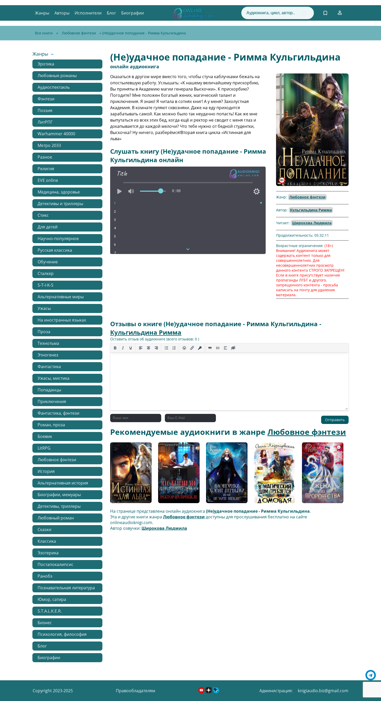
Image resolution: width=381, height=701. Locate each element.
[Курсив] (123, 348)
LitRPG (44, 448)
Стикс (43, 215)
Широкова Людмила (311, 222)
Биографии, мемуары (59, 494)
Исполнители (88, 13)
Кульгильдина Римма (311, 209)
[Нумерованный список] (174, 348)
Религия (46, 168)
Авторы (61, 13)
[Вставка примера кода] (218, 348)
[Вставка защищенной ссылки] (200, 348)
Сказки (44, 529)
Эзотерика (48, 553)
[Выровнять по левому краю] (141, 348)
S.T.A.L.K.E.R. (50, 611)
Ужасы (44, 308)
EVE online (48, 180)
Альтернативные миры (61, 297)
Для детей (48, 227)
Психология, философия (62, 634)
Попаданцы (49, 390)
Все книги (44, 33)
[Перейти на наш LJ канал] (216, 692)
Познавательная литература (66, 588)
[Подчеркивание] (131, 348)
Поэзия (45, 110)
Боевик (45, 436)
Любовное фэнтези (79, 33)
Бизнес (45, 622)
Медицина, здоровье (59, 192)
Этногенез (48, 355)
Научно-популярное (58, 238)
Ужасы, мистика (53, 378)
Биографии (132, 13)
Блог (111, 13)
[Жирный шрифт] (115, 348)
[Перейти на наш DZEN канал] (209, 692)
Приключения (52, 401)
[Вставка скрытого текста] (233, 348)
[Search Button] (304, 13)
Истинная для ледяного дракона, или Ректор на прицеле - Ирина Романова (177, 474)
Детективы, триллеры (59, 506)
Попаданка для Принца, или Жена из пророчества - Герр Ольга (321, 475)
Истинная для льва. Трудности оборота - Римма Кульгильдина (130, 475)
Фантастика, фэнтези (58, 413)
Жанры (42, 13)
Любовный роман (56, 518)
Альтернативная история (63, 483)
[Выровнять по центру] (148, 348)
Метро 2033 (49, 145)
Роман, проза (51, 425)
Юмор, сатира (52, 599)
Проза (44, 331)
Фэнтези (46, 99)
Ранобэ (45, 576)
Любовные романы (57, 75)
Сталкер (46, 273)
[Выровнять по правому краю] (156, 348)
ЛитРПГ (45, 122)
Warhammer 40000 (56, 134)
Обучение (48, 262)
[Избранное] (325, 13)
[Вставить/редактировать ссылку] (192, 348)
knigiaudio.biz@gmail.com (323, 690)
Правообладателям (135, 690)
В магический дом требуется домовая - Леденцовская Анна (275, 474)
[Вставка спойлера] (225, 348)
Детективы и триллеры (60, 203)
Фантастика (49, 366)
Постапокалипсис (55, 564)
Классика (47, 541)
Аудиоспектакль (54, 87)
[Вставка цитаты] (210, 348)
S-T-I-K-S (45, 285)
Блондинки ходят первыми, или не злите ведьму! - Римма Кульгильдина (224, 474)
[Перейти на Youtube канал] (202, 692)
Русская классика (55, 250)
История (46, 471)
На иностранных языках (62, 320)
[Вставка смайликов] (184, 348)
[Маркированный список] (166, 348)
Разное (45, 157)
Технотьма (48, 343)
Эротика (46, 64)
